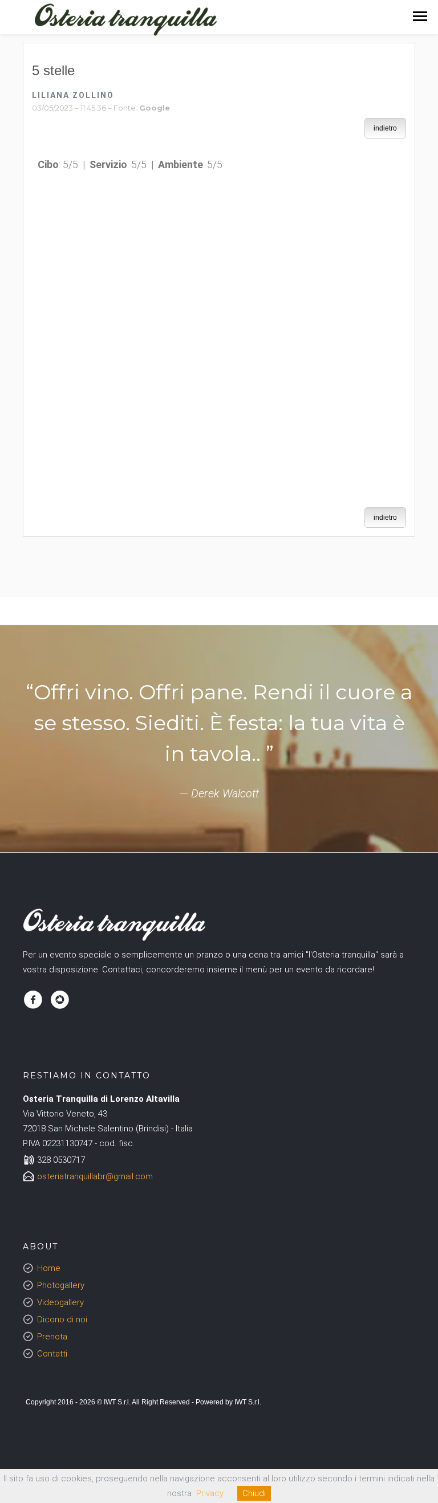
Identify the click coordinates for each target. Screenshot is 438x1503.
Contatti (52, 1354)
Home (48, 1268)
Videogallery (60, 1302)
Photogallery (60, 1285)
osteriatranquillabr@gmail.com (95, 1176)
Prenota (52, 1336)
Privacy (210, 1493)
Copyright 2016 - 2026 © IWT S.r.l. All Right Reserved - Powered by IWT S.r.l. (143, 1402)
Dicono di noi (62, 1319)
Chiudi (254, 1493)
